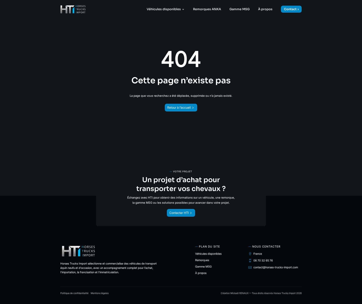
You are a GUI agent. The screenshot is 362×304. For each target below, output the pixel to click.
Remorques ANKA (207, 9)
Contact (290, 9)
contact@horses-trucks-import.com (275, 267)
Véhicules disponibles (164, 9)
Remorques (202, 260)
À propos (265, 9)
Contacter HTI (179, 213)
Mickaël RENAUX (239, 293)
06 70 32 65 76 (263, 260)
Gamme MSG (239, 9)
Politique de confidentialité (74, 293)
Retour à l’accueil (179, 107)
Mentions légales (100, 293)
